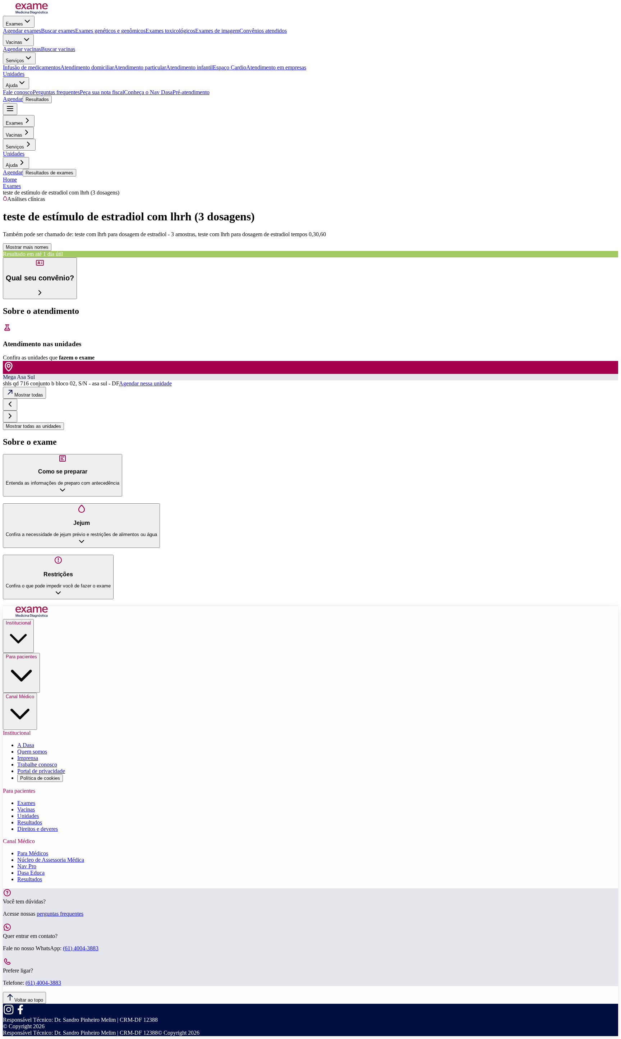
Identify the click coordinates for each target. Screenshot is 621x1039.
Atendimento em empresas (276, 67)
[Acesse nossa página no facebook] (20, 1013)
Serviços (15, 60)
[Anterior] (10, 405)
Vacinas (14, 42)
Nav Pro (26, 866)
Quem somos (32, 752)
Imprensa (27, 758)
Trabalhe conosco (37, 764)
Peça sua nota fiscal (102, 92)
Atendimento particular (140, 67)
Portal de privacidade (41, 771)
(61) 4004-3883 (80, 948)
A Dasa (25, 745)
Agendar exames (22, 31)
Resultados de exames (49, 172)
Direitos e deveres (37, 829)
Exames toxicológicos (170, 31)
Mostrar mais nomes (27, 247)
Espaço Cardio (229, 67)
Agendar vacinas (22, 49)
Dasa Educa (31, 873)
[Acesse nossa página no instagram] (8, 1013)
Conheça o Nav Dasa (148, 92)
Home (10, 180)
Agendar (13, 99)
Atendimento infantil (189, 67)
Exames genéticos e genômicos (110, 31)
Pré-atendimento (191, 92)
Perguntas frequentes (56, 92)
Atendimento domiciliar (87, 67)
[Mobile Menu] (10, 109)
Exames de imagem (217, 31)
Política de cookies (40, 778)
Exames (14, 24)
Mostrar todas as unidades (33, 426)
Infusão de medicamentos (31, 67)
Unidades (13, 74)
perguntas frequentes (60, 914)
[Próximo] (10, 416)
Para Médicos (32, 853)
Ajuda (12, 85)
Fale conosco (18, 92)
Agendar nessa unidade (145, 383)
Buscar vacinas (58, 49)
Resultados (37, 99)
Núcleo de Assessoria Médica (50, 860)
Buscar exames (58, 31)
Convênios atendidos (263, 31)
